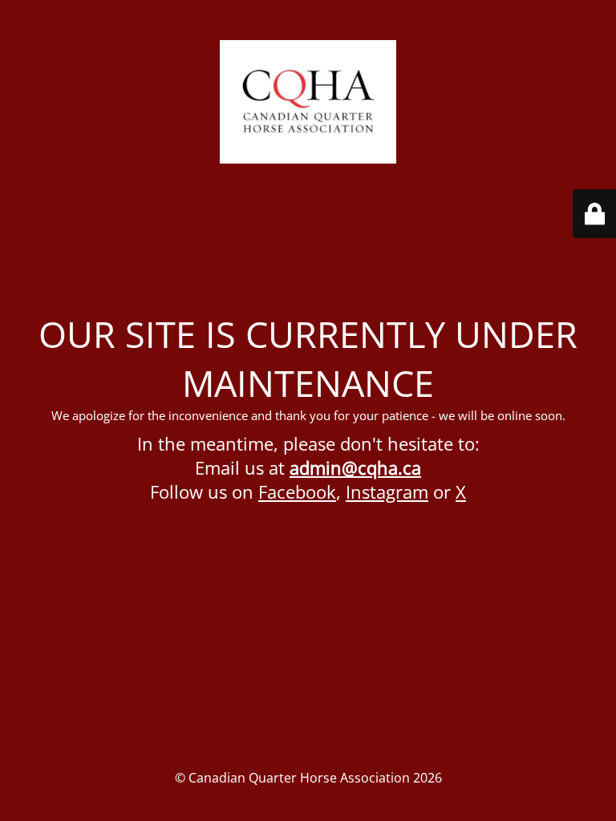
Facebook (297, 491)
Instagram (387, 491)
